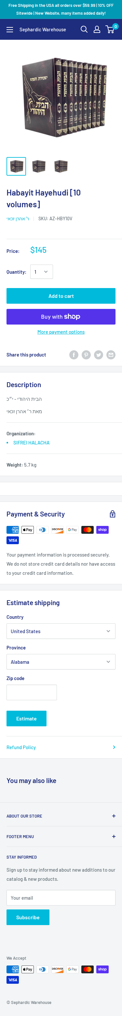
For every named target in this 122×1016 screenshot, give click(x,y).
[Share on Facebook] (73, 354)
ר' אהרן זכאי (18, 218)
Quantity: (16, 272)
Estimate (26, 718)
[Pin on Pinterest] (86, 354)
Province (16, 647)
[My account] (97, 29)
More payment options (61, 332)
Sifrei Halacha (31, 442)
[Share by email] (110, 354)
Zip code (15, 678)
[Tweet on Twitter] (98, 354)
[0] (110, 29)
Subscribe (28, 917)
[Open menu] (10, 29)
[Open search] (84, 29)
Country (15, 617)
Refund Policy (21, 747)
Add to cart (61, 296)
